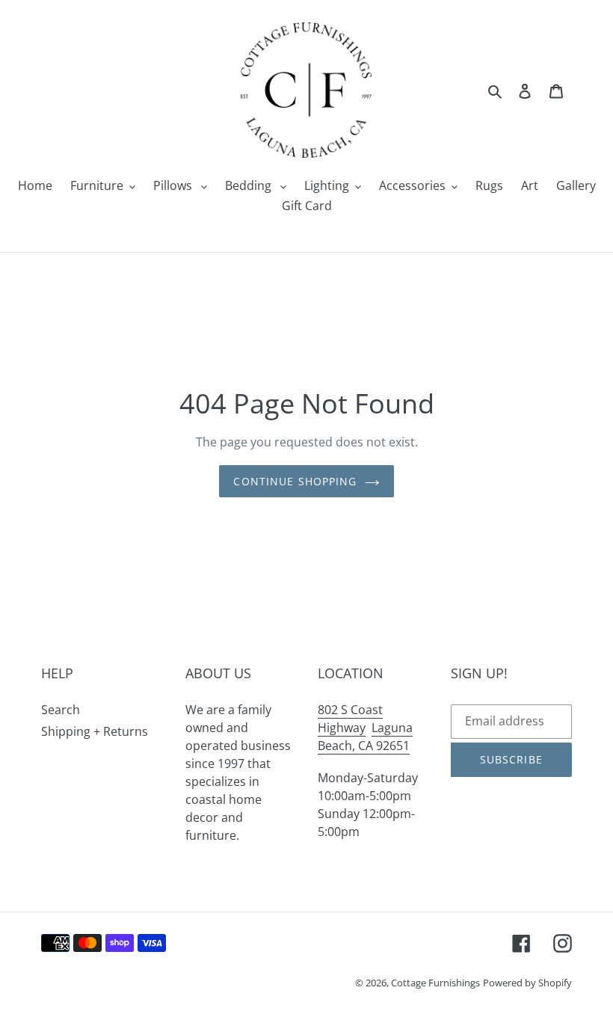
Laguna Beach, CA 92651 (365, 736)
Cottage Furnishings (435, 982)
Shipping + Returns (94, 731)
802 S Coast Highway (350, 718)
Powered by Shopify (527, 982)
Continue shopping (295, 481)
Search (60, 709)
